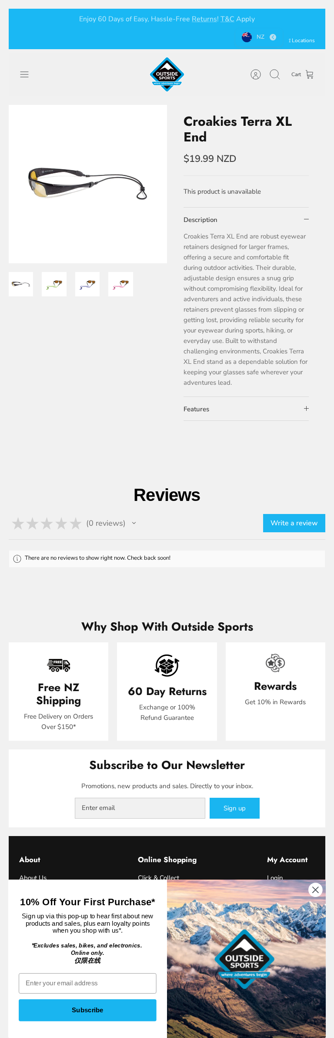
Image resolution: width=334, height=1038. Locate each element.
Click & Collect (158, 877)
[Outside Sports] (167, 74)
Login (275, 877)
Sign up (235, 808)
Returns (204, 18)
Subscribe (88, 1010)
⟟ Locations (302, 40)
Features (196, 409)
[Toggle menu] (28, 74)
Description (200, 219)
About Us (33, 877)
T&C (227, 18)
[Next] (308, 18)
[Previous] (25, 18)
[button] (134, 523)
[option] (88, 184)
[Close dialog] (315, 890)
